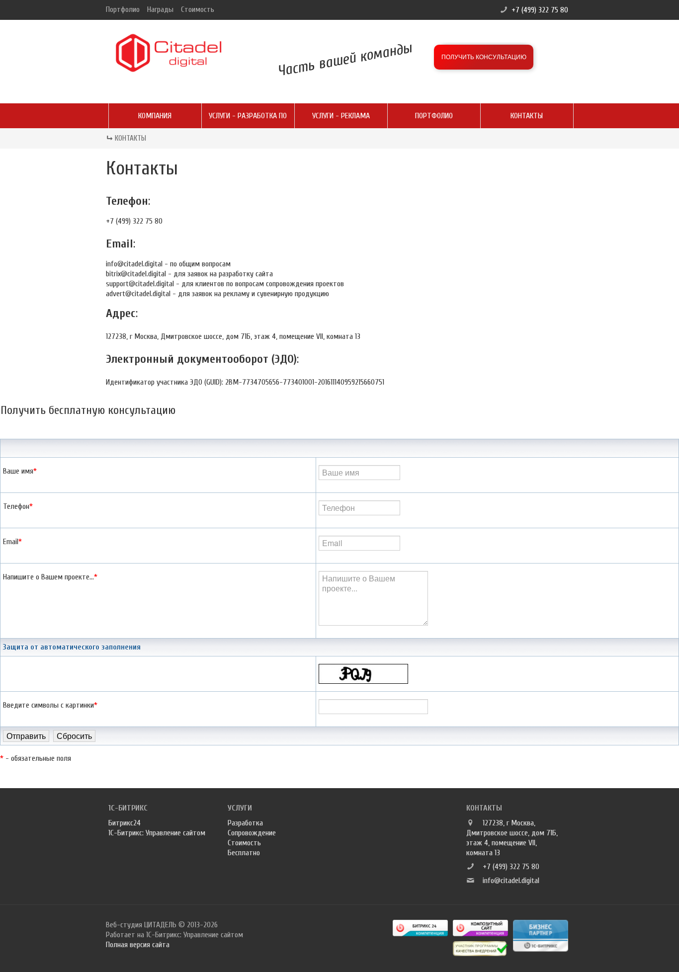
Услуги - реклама (341, 115)
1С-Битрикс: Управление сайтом (156, 832)
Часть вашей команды (345, 59)
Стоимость (197, 9)
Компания (154, 115)
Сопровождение (252, 832)
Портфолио (123, 9)
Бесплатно (244, 852)
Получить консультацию (483, 57)
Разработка (245, 822)
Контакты (526, 115)
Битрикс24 (124, 822)
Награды (160, 9)
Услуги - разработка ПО (248, 115)
